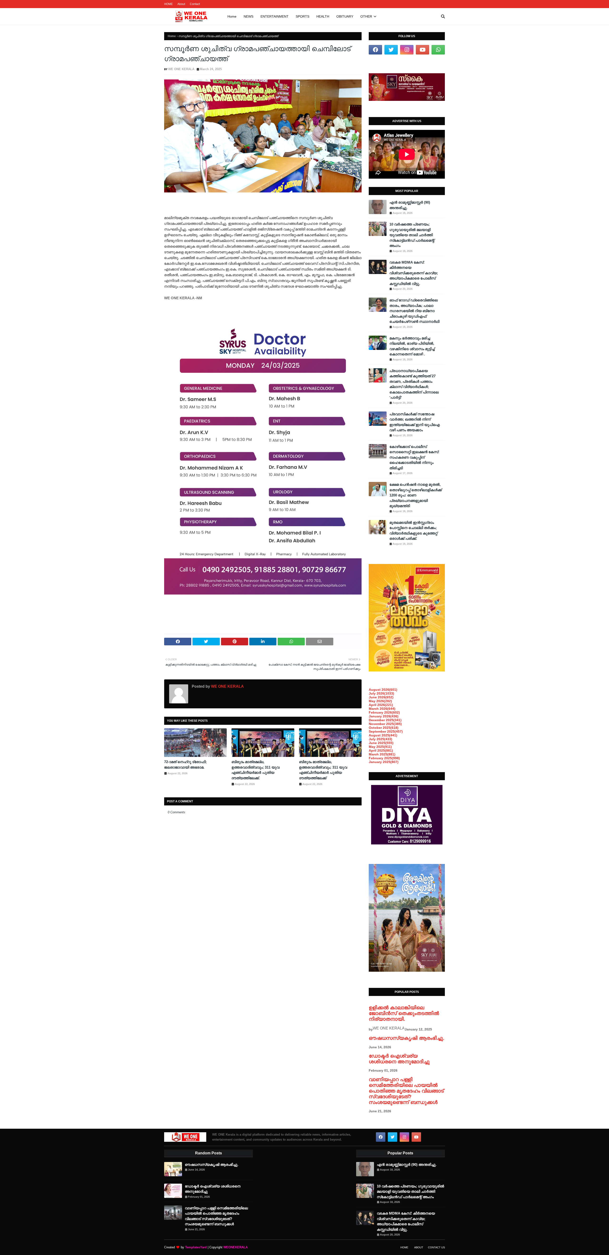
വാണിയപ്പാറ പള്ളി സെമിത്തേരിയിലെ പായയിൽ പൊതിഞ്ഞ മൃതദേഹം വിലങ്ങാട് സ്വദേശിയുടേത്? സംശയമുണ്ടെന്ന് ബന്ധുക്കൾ (406, 1091)
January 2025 (383, 762)
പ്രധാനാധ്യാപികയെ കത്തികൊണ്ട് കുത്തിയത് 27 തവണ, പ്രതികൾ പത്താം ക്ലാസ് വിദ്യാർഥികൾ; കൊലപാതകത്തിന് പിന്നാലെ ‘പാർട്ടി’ (414, 384)
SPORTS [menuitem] (302, 16)
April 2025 (381, 750)
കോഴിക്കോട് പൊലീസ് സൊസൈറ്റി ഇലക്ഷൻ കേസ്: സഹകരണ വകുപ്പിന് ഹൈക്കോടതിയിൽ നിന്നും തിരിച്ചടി (414, 457)
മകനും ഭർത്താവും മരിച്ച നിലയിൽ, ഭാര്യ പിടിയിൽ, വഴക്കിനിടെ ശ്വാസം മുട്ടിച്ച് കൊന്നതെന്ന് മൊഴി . (412, 346)
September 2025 (386, 731)
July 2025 (380, 739)
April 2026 (381, 705)
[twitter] (391, 49)
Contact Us (436, 1247)
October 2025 (383, 728)
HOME (168, 4)
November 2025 (385, 724)
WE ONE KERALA (181, 69)
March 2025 (382, 754)
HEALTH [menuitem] (322, 16)
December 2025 (385, 720)
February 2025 (384, 758)
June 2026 (381, 697)
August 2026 (383, 689)
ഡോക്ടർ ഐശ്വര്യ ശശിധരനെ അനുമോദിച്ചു (399, 1058)
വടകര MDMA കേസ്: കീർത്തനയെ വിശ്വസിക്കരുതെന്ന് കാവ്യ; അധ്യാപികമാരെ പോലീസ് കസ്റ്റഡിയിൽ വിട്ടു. (413, 273)
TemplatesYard (196, 1247)
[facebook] (375, 49)
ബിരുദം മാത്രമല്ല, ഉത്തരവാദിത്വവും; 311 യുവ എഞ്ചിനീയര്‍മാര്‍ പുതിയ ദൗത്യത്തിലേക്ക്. (255, 770)
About (181, 4)
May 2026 (380, 701)
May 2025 (380, 747)
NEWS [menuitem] (248, 16)
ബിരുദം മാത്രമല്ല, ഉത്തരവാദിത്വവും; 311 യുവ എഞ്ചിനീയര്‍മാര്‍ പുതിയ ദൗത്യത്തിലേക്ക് (323, 770)
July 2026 (381, 693)
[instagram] (406, 49)
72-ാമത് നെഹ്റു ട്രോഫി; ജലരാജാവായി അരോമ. (185, 764)
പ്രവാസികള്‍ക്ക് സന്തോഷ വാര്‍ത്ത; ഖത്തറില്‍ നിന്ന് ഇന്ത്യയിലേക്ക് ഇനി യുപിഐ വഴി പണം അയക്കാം (414, 422)
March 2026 (382, 709)
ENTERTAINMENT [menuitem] (274, 16)
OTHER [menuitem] (366, 16)
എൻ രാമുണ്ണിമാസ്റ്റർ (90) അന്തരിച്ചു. (409, 205)
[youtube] (422, 49)
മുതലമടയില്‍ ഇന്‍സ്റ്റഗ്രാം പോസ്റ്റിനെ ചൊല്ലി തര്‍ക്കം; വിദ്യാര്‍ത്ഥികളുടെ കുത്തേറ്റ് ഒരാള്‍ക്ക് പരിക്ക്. (413, 530)
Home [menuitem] (231, 16)
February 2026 (384, 712)
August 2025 (383, 735)
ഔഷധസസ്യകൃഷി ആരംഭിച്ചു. (406, 1038)
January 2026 (383, 716)
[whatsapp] (438, 49)
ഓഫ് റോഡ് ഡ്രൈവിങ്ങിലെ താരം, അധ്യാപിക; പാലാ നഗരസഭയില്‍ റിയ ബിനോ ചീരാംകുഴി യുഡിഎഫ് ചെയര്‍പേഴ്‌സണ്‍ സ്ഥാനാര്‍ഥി (414, 311)
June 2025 (381, 743)
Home (172, 36)
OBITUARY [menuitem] (344, 16)
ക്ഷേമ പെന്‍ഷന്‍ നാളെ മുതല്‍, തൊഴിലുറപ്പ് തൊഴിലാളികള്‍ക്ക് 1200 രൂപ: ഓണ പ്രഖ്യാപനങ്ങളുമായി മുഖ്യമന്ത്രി (415, 495)
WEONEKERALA (235, 1247)
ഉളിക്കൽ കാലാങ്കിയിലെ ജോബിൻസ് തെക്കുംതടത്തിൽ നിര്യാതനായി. (404, 1013)
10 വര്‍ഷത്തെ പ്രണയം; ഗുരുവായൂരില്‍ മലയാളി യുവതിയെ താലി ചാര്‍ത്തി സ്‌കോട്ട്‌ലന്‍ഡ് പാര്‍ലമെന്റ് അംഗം (411, 235)
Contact (195, 4)
